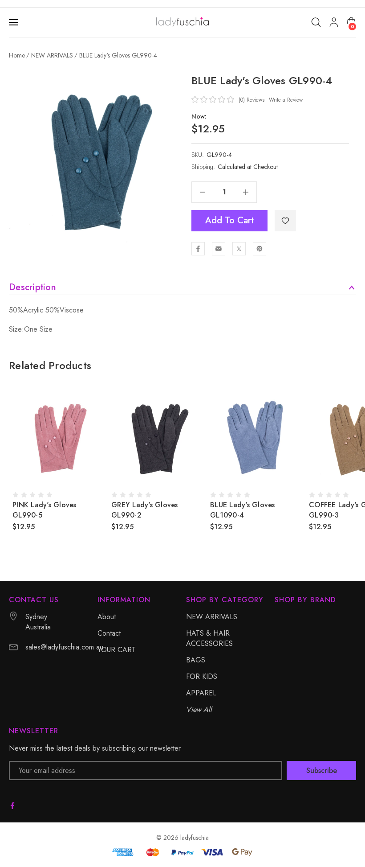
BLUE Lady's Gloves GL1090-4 (242, 510)
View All (199, 709)
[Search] (316, 22)
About (106, 617)
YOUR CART (116, 650)
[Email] (218, 248)
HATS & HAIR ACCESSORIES (209, 638)
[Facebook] (198, 248)
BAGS (195, 660)
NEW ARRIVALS (211, 617)
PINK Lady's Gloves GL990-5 (44, 510)
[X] (239, 248)
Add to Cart (229, 220)
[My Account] (333, 22)
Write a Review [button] (286, 100)
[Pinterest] (259, 248)
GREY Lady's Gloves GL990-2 (144, 510)
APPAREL (201, 693)
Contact (109, 633)
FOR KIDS (201, 676)
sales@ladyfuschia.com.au (64, 647)
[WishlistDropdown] (285, 220)
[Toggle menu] (14, 22)
